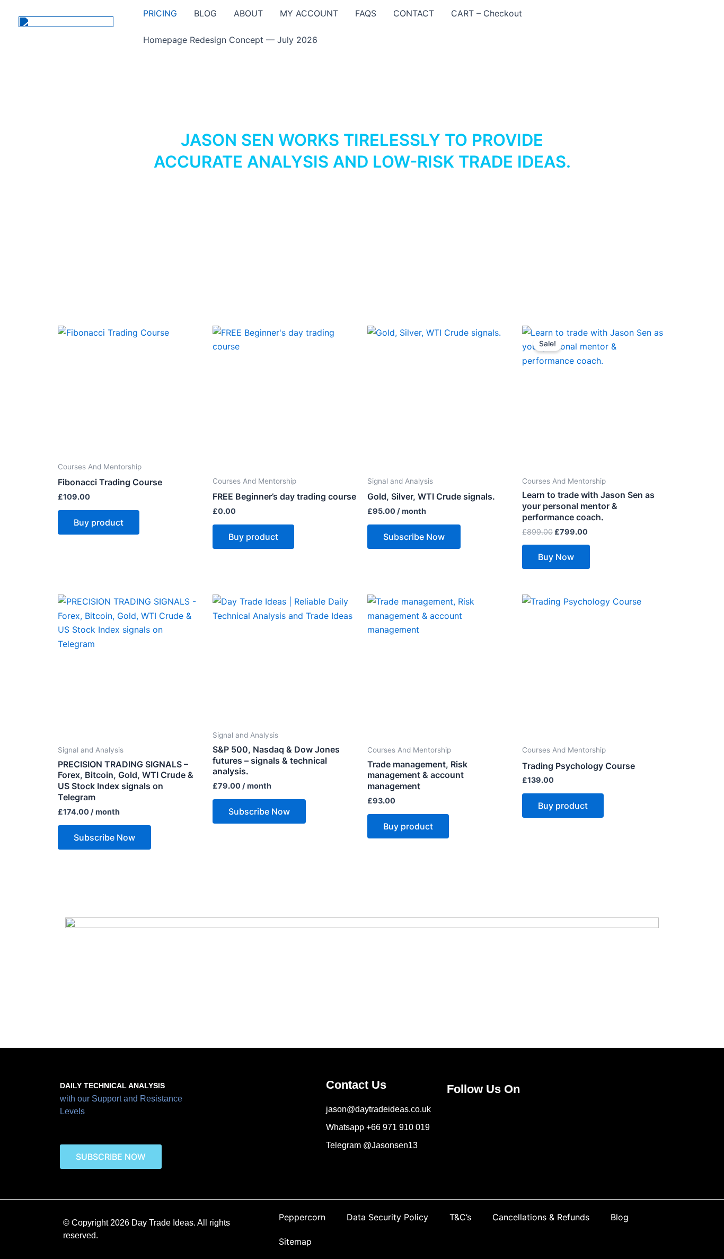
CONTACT (413, 13)
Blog (620, 1217)
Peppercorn (302, 1217)
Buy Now (556, 557)
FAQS (365, 13)
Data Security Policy (387, 1217)
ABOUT (248, 13)
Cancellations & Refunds (540, 1217)
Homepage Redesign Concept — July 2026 (230, 39)
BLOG (205, 13)
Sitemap (295, 1241)
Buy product (98, 522)
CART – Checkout (486, 13)
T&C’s (460, 1217)
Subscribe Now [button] (414, 536)
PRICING (160, 13)
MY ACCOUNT (309, 13)
